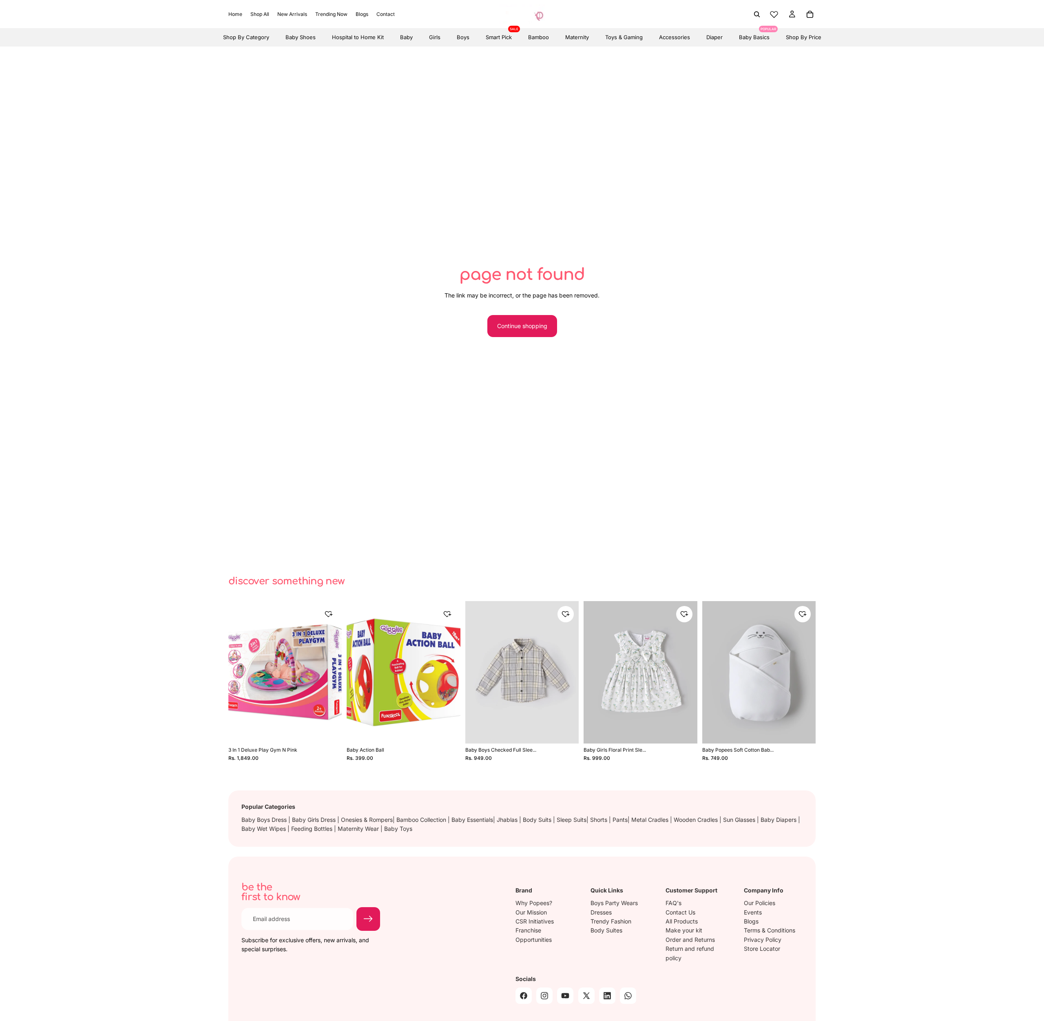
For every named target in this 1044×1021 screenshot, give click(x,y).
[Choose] (566, 730)
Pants (620, 819)
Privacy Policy (762, 939)
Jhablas (508, 819)
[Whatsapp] (628, 995)
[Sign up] (368, 919)
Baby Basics (754, 34)
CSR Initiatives (534, 921)
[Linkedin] (607, 995)
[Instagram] (544, 995)
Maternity (577, 37)
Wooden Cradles (696, 819)
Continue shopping (522, 325)
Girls (434, 37)
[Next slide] (329, 672)
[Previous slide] (240, 672)
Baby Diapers (779, 819)
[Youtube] (565, 995)
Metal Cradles (650, 819)
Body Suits (538, 819)
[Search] (757, 14)
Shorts (599, 819)
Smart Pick (499, 34)
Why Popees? (533, 902)
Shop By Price (803, 37)
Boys (463, 37)
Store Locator (762, 948)
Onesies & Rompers (367, 819)
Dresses (601, 911)
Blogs (751, 921)
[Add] (330, 730)
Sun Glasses (740, 819)
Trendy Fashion (611, 921)
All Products (682, 921)
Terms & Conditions (769, 930)
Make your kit (684, 930)
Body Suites (606, 930)
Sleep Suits (571, 819)
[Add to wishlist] (329, 614)
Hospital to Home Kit (358, 37)
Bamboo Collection (422, 819)
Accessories (674, 37)
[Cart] (810, 14)
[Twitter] (586, 995)
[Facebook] (523, 995)
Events (753, 911)
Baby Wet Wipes (264, 828)
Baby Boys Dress (264, 819)
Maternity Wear (359, 828)
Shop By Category (246, 37)
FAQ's (673, 902)
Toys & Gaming (624, 37)
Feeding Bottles (312, 828)
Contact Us (680, 911)
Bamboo (538, 37)
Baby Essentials (472, 819)
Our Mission (531, 911)
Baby (406, 37)
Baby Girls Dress (314, 819)
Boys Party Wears (614, 902)
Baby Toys (398, 828)
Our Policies (759, 902)
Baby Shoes (300, 37)
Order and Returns (690, 939)
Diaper (714, 37)
